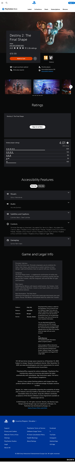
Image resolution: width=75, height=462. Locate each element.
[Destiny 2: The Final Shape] (18, 86)
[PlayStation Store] (10, 8)
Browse (65, 9)
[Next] (71, 86)
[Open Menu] (2, 3)
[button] (47, 71)
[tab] (33, 186)
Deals (46, 9)
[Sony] (70, 461)
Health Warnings (42, 338)
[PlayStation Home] (34, 3)
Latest (30, 9)
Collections (38, 9)
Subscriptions (55, 9)
